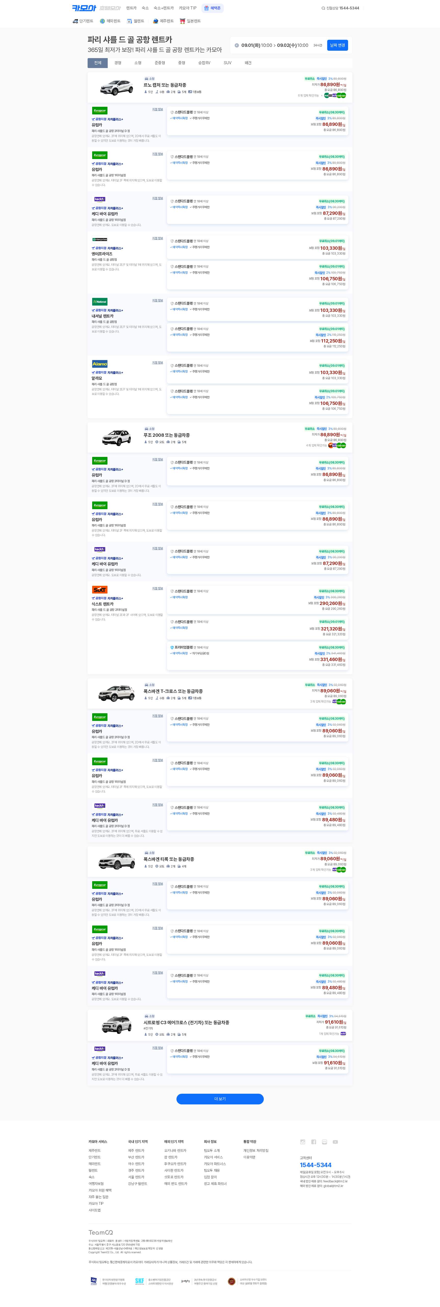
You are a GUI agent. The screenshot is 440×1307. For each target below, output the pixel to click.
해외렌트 (95, 1164)
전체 (97, 62)
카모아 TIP (188, 8)
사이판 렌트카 (173, 1170)
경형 (117, 62)
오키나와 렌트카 (175, 1150)
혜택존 (215, 8)
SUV (227, 62)
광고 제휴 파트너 (215, 1184)
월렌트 (93, 1170)
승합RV (204, 62)
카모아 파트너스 (215, 1164)
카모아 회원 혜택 (100, 1190)
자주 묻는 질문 (98, 1197)
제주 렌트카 (136, 1150)
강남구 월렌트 (137, 1184)
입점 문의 (210, 1177)
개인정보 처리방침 (255, 1150)
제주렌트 (95, 1150)
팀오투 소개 (212, 1150)
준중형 (160, 62)
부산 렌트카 (136, 1157)
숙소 (145, 8)
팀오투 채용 (212, 1170)
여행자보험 (96, 1184)
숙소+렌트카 (164, 8)
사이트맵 (95, 1210)
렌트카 (131, 8)
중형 (181, 62)
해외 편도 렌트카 (175, 1184)
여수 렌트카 (136, 1164)
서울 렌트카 (136, 1177)
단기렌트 (95, 1157)
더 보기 (220, 1099)
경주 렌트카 (136, 1170)
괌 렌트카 (170, 1157)
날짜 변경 (337, 45)
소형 (137, 62)
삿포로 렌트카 (173, 1177)
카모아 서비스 (213, 1157)
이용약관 (249, 1157)
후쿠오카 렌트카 (175, 1164)
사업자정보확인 (165, 1240)
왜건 (248, 62)
